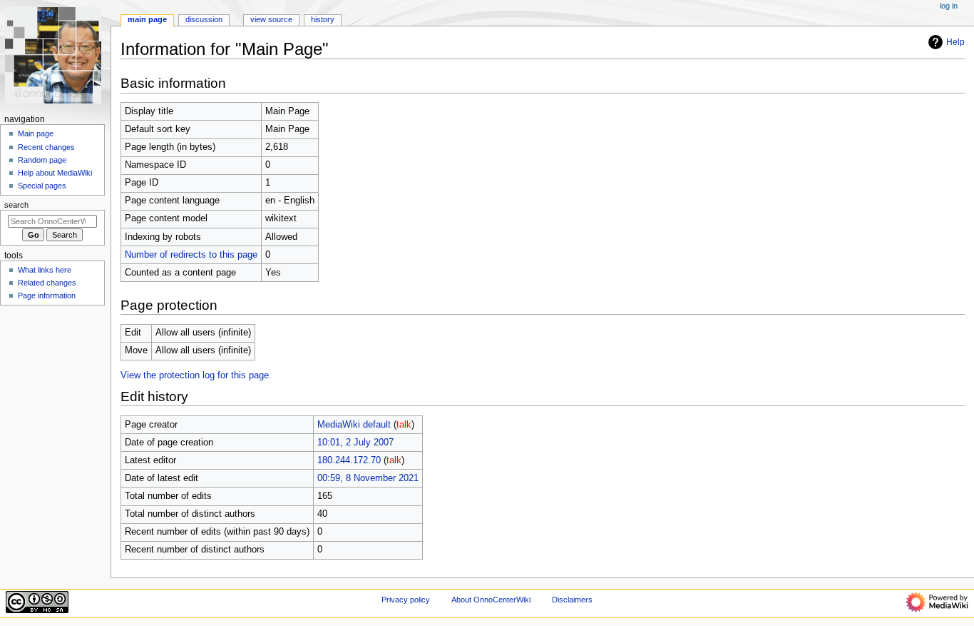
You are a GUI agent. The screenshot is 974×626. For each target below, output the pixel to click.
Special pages (42, 185)
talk (403, 425)
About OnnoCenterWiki (490, 599)
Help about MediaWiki (55, 172)
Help (955, 42)
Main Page (147, 19)
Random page (42, 160)
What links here (44, 270)
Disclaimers (572, 599)
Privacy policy (405, 599)
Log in (949, 5)
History (322, 19)
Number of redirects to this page (191, 255)
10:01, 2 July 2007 (355, 443)
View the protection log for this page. (196, 375)
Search (16, 205)
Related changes (47, 282)
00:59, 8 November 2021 (368, 478)
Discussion (203, 19)
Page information (47, 295)
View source (271, 19)
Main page (35, 133)
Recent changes (46, 147)
